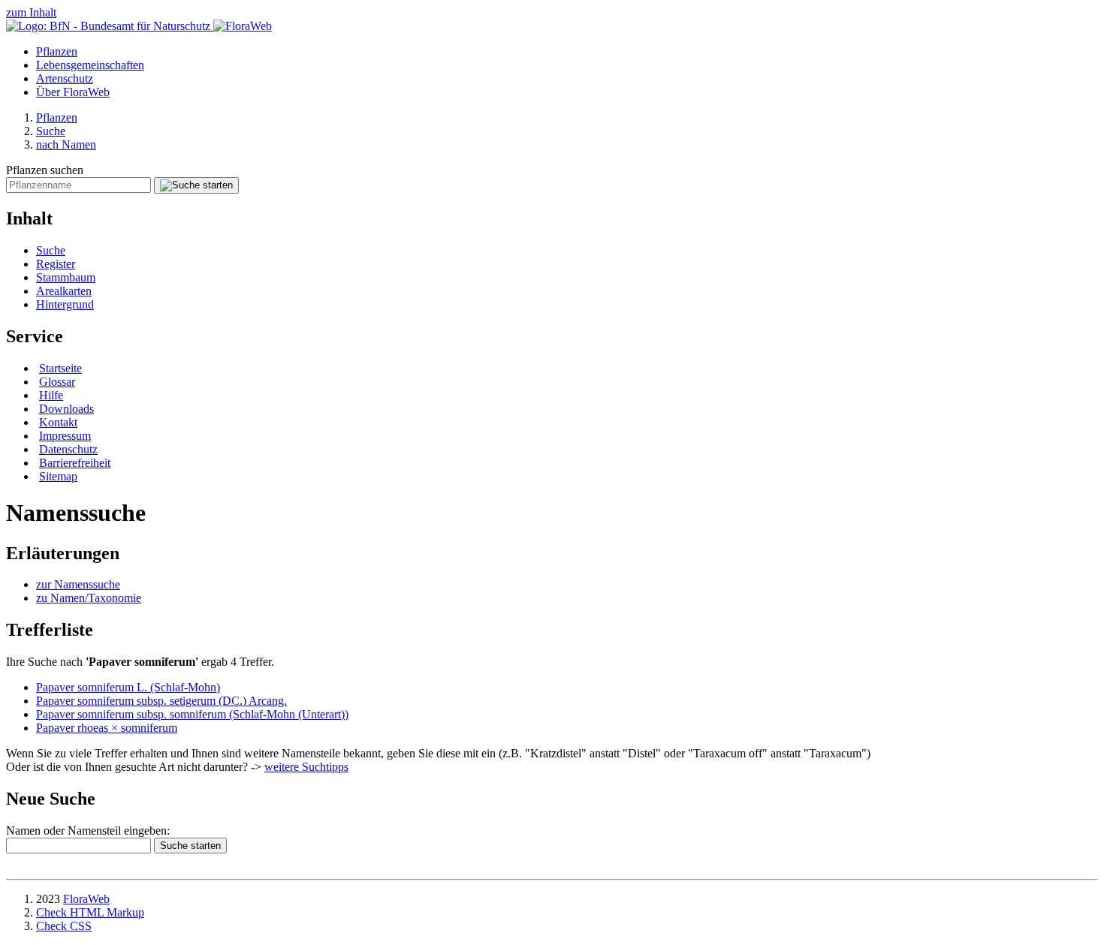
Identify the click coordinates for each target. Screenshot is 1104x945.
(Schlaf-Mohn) (128, 687)
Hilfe (51, 395)
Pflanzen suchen (44, 170)
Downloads (66, 408)
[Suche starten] (196, 185)
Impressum (65, 435)
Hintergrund (65, 304)
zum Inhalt (31, 12)
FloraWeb (86, 898)
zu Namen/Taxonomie (88, 597)
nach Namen (66, 144)
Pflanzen (56, 51)
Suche (50, 131)
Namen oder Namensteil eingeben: (88, 830)
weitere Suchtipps (306, 766)
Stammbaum (65, 277)
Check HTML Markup (90, 912)
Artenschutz (64, 78)
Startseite (60, 368)
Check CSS (64, 925)
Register (55, 263)
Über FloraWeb (73, 92)
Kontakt (58, 422)
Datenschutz (68, 449)
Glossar (57, 381)
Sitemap (58, 476)
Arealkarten (64, 290)
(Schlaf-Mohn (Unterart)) (192, 714)
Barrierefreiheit (74, 462)
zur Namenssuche (78, 584)
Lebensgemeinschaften (90, 65)
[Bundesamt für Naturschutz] (109, 26)
